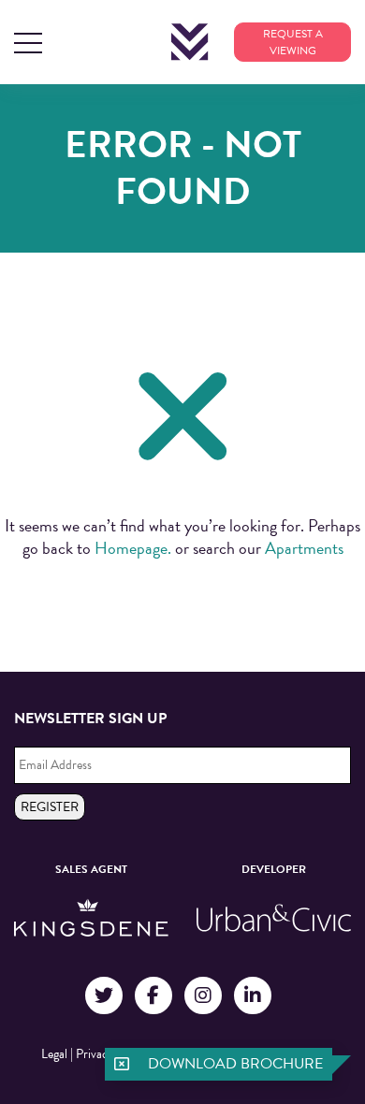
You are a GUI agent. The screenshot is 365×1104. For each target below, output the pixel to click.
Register (50, 807)
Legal (54, 1054)
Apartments (304, 547)
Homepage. (133, 547)
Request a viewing (293, 42)
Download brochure (235, 1064)
